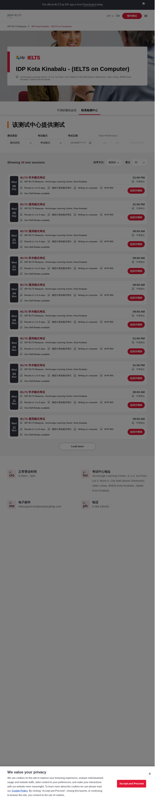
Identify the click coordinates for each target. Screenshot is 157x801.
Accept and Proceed (131, 783)
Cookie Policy (20, 791)
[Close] (149, 773)
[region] (77, 783)
